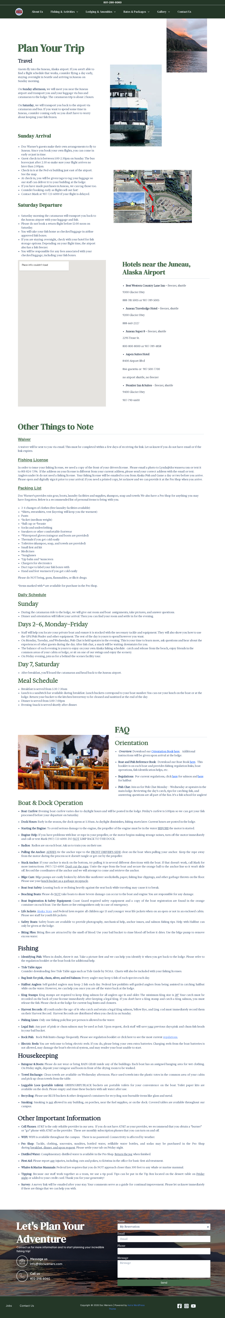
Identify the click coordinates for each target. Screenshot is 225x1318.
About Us (37, 12)
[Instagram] (186, 1306)
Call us (35, 1274)
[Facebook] (179, 1306)
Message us (38, 1259)
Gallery (162, 12)
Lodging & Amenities (99, 12)
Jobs (9, 1305)
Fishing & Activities (63, 12)
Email (121, 1233)
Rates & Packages (135, 12)
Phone (121, 1246)
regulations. (170, 1037)
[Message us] (22, 1261)
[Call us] (22, 1276)
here (200, 776)
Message (122, 1258)
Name (121, 1221)
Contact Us (184, 12)
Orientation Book (162, 751)
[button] (76, 11)
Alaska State (44, 911)
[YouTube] (193, 1306)
